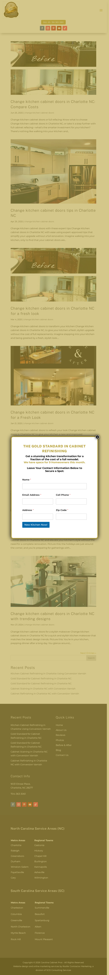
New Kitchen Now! (35, 524)
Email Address (31, 495)
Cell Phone (63, 495)
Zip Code (62, 510)
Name (26, 479)
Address (28, 510)
